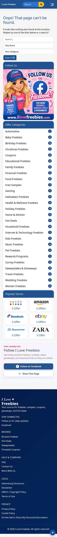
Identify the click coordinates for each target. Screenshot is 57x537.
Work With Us (8, 470)
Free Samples (28, 185)
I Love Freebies (9, 4)
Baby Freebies (28, 137)
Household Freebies (28, 226)
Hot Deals (28, 220)
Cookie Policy (8, 513)
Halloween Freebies (28, 197)
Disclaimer (7, 487)
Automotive (28, 131)
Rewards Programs (28, 256)
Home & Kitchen (28, 215)
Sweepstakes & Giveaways (28, 268)
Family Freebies (28, 167)
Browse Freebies (10, 436)
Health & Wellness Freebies (28, 203)
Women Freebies (28, 286)
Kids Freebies (28, 238)
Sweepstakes (8, 445)
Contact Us (7, 466)
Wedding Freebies (28, 280)
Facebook (6, 425)
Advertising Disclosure (13, 483)
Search (9, 57)
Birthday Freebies (28, 143)
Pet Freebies (28, 250)
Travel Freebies (28, 274)
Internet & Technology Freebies (28, 232)
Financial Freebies (28, 173)
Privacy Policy (8, 509)
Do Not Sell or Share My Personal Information (25, 517)
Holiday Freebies (28, 209)
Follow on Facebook (29, 366)
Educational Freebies (28, 161)
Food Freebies (28, 179)
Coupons (28, 155)
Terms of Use (8, 496)
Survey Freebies (28, 262)
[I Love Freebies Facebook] (28, 94)
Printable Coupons (11, 449)
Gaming (28, 191)
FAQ (4, 462)
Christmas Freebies (28, 149)
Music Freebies (28, 244)
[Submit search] (41, 4)
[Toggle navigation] (52, 4)
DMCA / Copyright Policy (14, 492)
